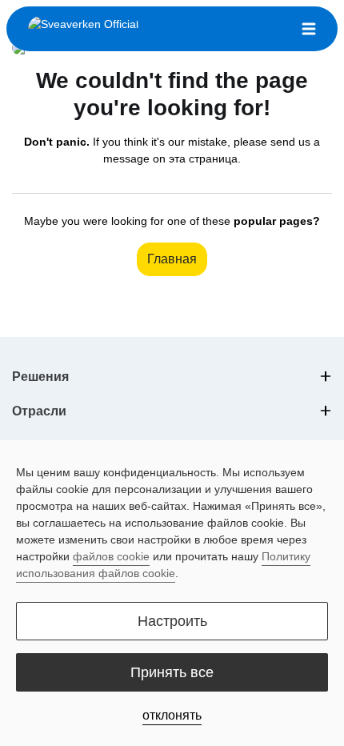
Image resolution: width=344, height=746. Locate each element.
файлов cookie (111, 556)
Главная (172, 259)
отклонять (172, 715)
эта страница (203, 158)
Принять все (172, 672)
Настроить (172, 621)
